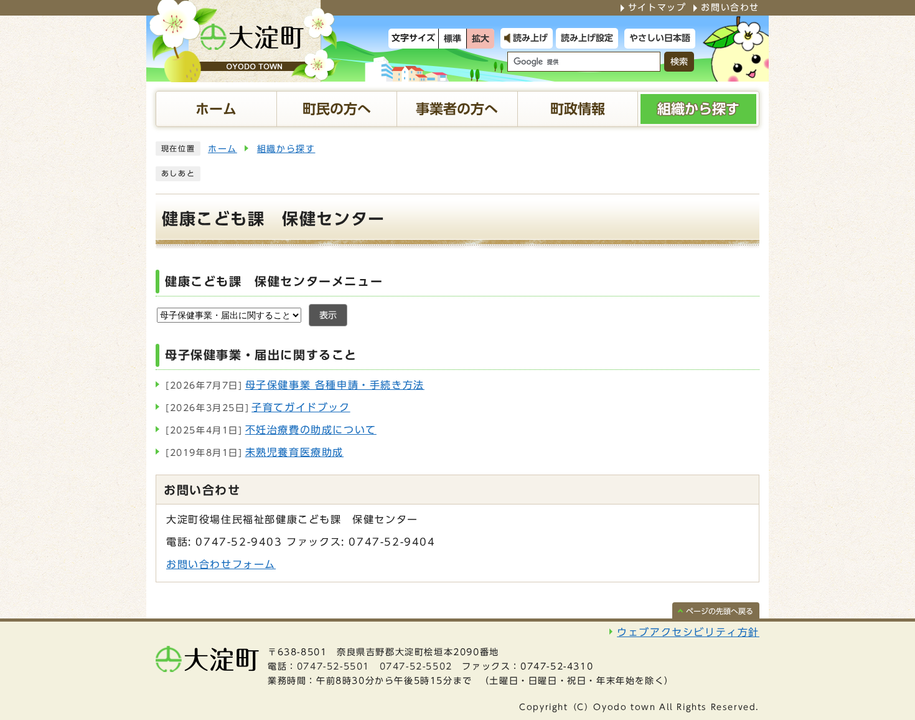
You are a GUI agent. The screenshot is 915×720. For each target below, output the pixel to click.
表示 (328, 315)
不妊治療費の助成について (271, 430)
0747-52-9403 (238, 542)
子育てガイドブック (258, 407)
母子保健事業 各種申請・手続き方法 (295, 385)
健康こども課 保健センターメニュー (274, 281)
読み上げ (530, 38)
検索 (679, 61)
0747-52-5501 (333, 666)
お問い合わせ (730, 7)
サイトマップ (657, 7)
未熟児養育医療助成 (255, 452)
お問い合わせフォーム (221, 564)
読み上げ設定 (587, 38)
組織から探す (286, 148)
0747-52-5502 (416, 666)
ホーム (222, 148)
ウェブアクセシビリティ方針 (688, 632)
